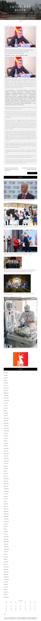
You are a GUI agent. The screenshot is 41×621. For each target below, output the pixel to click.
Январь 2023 (6, 481)
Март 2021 (5, 534)
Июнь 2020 (6, 556)
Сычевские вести (20, 8)
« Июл (5, 614)
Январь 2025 (6, 420)
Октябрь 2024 (6, 428)
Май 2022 (5, 501)
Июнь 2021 (6, 526)
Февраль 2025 (6, 418)
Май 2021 (5, 529)
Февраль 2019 (6, 597)
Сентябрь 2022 (6, 491)
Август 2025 (6, 403)
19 (15, 608)
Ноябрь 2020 (6, 544)
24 (6, 609)
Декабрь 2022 (6, 483)
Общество (22, 55)
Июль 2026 (6, 375)
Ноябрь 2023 (6, 455)
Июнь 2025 (6, 408)
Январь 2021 (6, 539)
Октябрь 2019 (6, 576)
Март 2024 (5, 445)
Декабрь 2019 (6, 571)
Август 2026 (6, 372)
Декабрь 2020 (6, 541)
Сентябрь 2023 (6, 461)
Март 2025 (5, 415)
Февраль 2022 (6, 508)
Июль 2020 (6, 554)
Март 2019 (5, 594)
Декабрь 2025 (6, 392)
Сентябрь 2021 (6, 521)
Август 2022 (6, 493)
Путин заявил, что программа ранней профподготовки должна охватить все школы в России (11, 169)
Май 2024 (5, 440)
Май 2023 (5, 471)
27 (20, 609)
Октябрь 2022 (6, 488)
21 (25, 608)
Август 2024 (6, 433)
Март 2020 (5, 564)
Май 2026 (5, 380)
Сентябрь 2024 (6, 430)
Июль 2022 (6, 496)
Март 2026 (5, 385)
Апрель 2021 (6, 531)
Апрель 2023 (6, 473)
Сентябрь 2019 (6, 579)
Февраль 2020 (6, 566)
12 (15, 606)
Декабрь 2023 (6, 453)
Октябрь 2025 (6, 398)
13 (20, 606)
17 (6, 608)
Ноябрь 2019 (6, 574)
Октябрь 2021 (6, 518)
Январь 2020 (6, 569)
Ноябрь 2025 (6, 395)
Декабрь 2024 (6, 423)
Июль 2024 (6, 435)
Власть (17, 55)
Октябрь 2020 (6, 546)
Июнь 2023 (6, 468)
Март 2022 (5, 506)
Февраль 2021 (6, 536)
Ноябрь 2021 (6, 516)
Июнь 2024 (6, 438)
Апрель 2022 (6, 503)
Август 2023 (6, 463)
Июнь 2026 (6, 377)
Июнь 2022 (6, 498)
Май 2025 (5, 410)
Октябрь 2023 (6, 458)
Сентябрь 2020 (6, 549)
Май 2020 (5, 559)
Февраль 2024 (6, 448)
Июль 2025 (6, 405)
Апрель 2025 (6, 413)
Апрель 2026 (6, 382)
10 (6, 606)
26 (15, 609)
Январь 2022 (6, 511)
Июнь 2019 (6, 586)
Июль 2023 (6, 466)
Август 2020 (6, 551)
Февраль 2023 (6, 478)
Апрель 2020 (6, 561)
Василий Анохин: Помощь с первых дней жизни (12, 348)
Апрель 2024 (6, 443)
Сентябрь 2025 (6, 400)
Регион (26, 55)
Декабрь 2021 (6, 513)
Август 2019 (6, 581)
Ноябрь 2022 (6, 486)
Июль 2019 (6, 584)
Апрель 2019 (6, 592)
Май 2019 (5, 589)
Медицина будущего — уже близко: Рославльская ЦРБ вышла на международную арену (19, 200)
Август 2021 (6, 523)
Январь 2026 (6, 390)
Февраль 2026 (6, 387)
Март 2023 (5, 476)
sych (13, 55)
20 (20, 608)
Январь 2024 (6, 450)
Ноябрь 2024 (6, 425)
